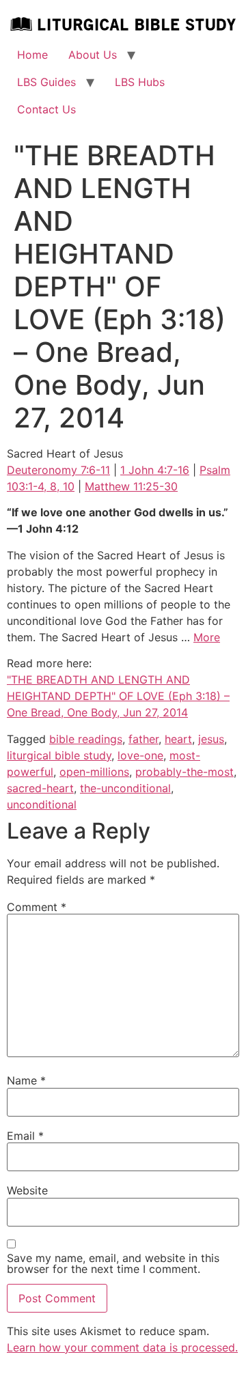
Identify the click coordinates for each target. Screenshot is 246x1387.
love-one (140, 755)
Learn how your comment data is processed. (122, 1347)
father (143, 739)
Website (27, 1190)
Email (25, 1135)
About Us (92, 54)
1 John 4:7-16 (154, 470)
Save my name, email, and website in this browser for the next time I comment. (113, 1263)
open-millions (94, 772)
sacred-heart (40, 788)
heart (178, 739)
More (206, 637)
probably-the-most (184, 772)
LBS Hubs (140, 82)
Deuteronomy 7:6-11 (58, 470)
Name (26, 1080)
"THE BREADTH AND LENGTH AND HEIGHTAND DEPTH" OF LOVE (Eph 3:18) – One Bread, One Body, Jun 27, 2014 (118, 696)
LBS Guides (46, 82)
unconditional (42, 804)
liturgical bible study (59, 755)
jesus (211, 739)
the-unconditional (125, 788)
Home (32, 54)
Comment (36, 906)
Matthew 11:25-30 (131, 486)
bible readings (85, 739)
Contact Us (46, 109)
